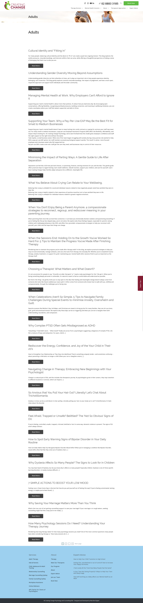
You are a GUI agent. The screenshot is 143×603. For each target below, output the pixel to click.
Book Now (131, 3)
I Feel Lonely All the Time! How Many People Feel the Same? (93, 568)
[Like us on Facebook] (85, 3)
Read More (36, 66)
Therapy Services (76, 8)
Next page (78, 544)
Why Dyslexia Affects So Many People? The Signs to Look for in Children (71, 462)
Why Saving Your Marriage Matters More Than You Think (62, 503)
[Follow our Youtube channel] (91, 3)
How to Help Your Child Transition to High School (89, 559)
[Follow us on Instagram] (88, 3)
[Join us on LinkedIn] (94, 3)
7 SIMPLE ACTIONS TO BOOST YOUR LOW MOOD (58, 482)
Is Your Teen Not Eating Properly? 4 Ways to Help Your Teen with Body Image (93, 572)
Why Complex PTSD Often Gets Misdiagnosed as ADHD (62, 325)
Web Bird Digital (94, 600)
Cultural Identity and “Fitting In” (47, 50)
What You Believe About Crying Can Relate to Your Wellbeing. (65, 182)
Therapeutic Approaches (118, 8)
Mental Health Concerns (92, 8)
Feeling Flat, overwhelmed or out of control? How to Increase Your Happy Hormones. (93, 563)
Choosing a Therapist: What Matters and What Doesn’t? (61, 268)
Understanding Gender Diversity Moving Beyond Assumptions (65, 73)
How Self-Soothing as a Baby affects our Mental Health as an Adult (93, 577)
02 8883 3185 (109, 3)
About (105, 8)
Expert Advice (134, 8)
